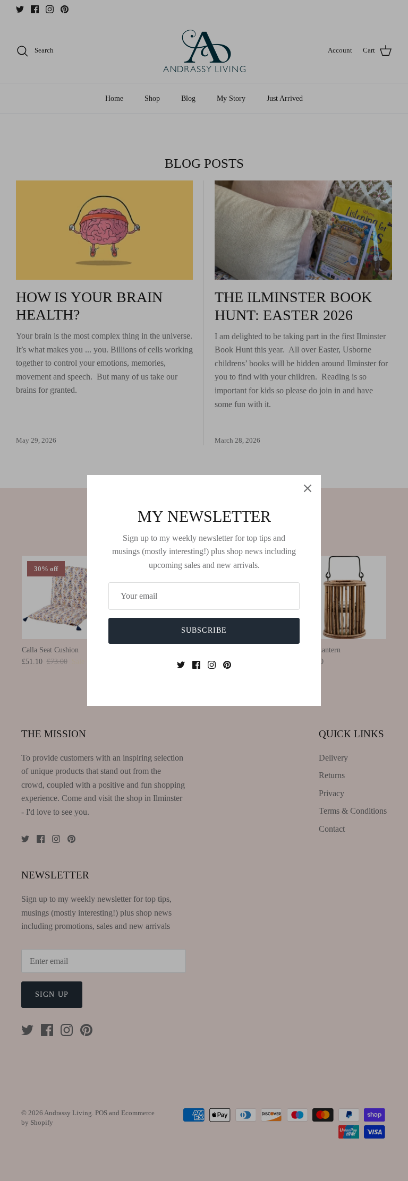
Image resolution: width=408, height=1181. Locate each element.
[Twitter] (181, 665)
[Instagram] (212, 665)
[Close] (307, 488)
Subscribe (204, 630)
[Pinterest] (227, 665)
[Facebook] (196, 665)
